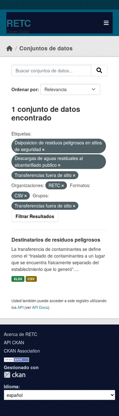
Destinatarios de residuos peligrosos (55, 239)
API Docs (40, 307)
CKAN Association (22, 350)
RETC (18, 23)
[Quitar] (43, 149)
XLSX (18, 278)
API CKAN (14, 342)
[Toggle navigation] (106, 22)
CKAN (14, 374)
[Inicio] (9, 48)
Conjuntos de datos (46, 48)
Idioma (11, 386)
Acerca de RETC (20, 334)
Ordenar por (24, 89)
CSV (31, 278)
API (20, 307)
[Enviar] (99, 70)
